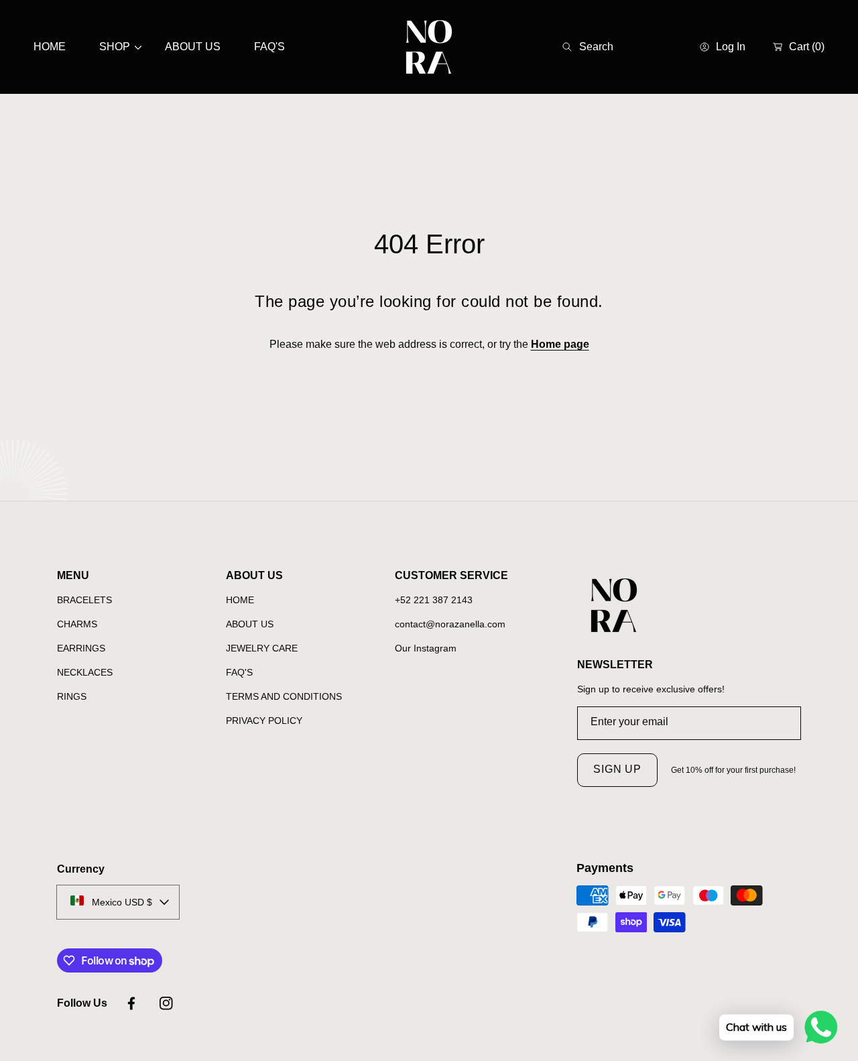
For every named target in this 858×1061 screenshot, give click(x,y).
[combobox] (616, 47)
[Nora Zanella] (429, 47)
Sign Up (617, 769)
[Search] (570, 47)
